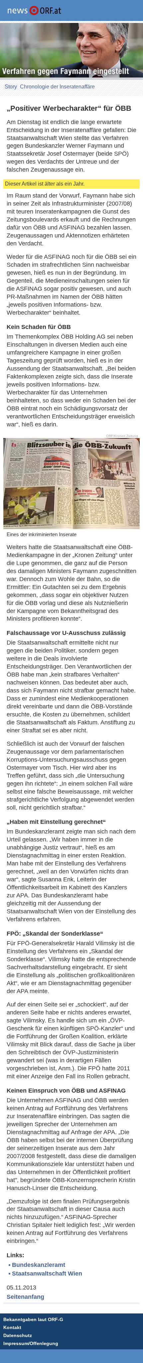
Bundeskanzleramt (38, 1265)
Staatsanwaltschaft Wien (47, 1273)
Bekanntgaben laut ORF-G (33, 1319)
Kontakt (12, 1327)
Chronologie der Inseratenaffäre (57, 86)
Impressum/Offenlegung (30, 1343)
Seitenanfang (25, 1296)
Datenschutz (17, 1335)
